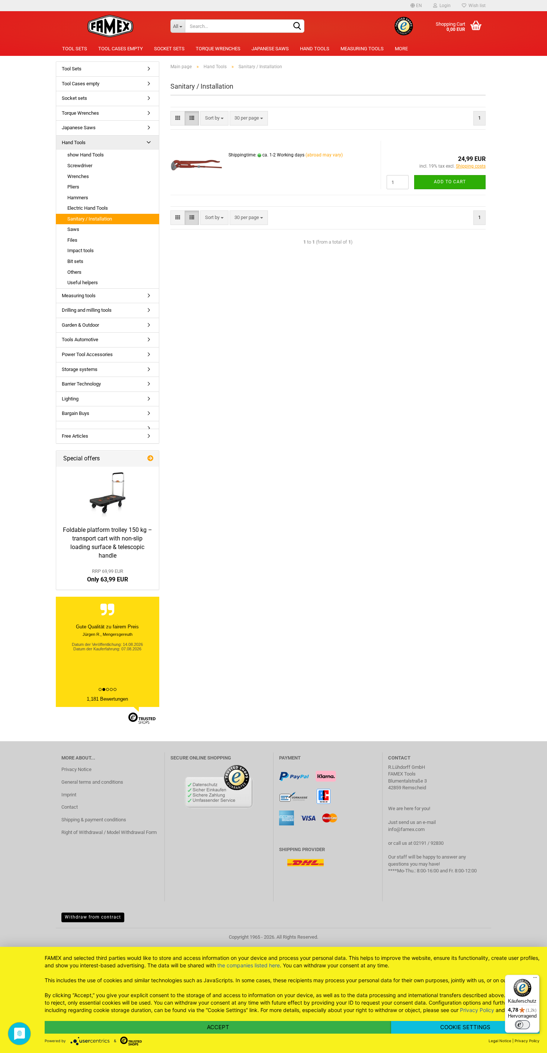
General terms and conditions (92, 782)
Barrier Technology (81, 384)
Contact (69, 807)
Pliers (73, 187)
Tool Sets (74, 48)
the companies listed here (248, 965)
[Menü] (535, 979)
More (401, 48)
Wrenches (78, 176)
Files (72, 240)
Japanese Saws (270, 48)
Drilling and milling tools (87, 310)
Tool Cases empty (120, 48)
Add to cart (450, 181)
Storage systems (79, 369)
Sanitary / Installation (89, 219)
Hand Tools (314, 48)
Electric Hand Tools (87, 208)
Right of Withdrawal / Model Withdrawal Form (109, 832)
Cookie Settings (465, 1027)
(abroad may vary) (324, 155)
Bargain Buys (75, 413)
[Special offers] (150, 458)
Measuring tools (362, 48)
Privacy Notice (76, 769)
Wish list (476, 5)
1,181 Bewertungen (107, 699)
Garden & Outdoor (80, 325)
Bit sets (75, 261)
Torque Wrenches (218, 48)
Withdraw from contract (93, 917)
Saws (73, 229)
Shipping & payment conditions (93, 819)
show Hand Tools (85, 155)
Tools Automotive (80, 339)
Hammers (77, 197)
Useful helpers (82, 282)
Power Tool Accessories (87, 354)
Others (74, 272)
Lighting (70, 399)
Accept (218, 1027)
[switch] (522, 1024)
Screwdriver (79, 165)
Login (444, 5)
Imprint (68, 794)
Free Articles (75, 436)
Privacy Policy (477, 1010)
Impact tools (80, 250)
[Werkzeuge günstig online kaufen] (110, 26)
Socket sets (169, 48)
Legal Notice (500, 1040)
